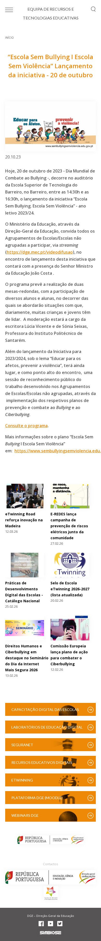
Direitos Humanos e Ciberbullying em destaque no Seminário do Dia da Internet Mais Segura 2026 (26, 658)
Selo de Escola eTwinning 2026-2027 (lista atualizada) (70, 588)
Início (9, 37)
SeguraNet (22, 745)
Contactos (50, 864)
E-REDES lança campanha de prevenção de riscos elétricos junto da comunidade (69, 525)
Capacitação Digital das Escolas (45, 709)
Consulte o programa (26, 425)
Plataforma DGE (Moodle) (37, 797)
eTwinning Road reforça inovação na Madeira (24, 519)
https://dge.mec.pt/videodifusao (40, 252)
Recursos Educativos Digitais (41, 762)
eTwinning (22, 780)
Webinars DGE (25, 815)
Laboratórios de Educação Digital (47, 727)
